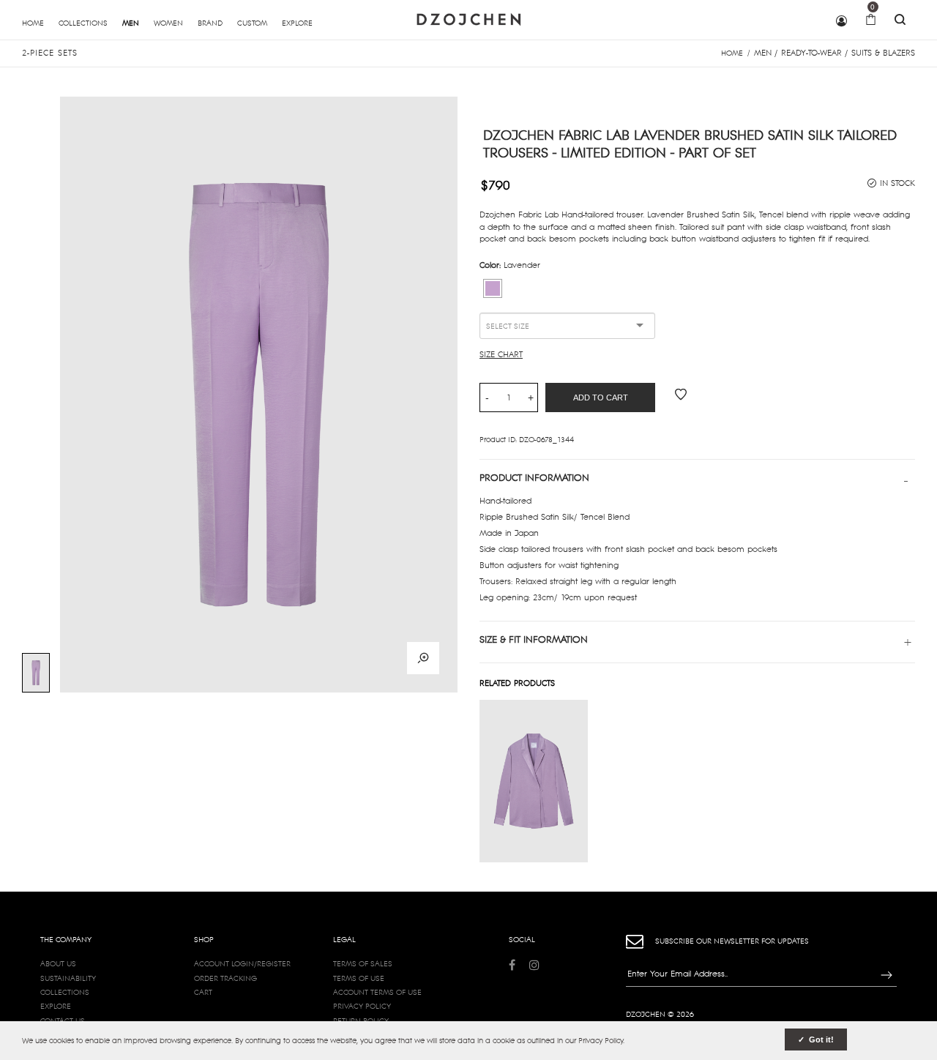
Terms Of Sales (362, 963)
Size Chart (501, 354)
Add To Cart (600, 397)
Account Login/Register (242, 963)
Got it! (820, 1039)
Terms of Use (358, 978)
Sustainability (68, 978)
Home (732, 52)
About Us (58, 963)
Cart (203, 992)
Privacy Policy (362, 1005)
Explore (55, 1005)
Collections (64, 992)
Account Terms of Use (377, 992)
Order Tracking (225, 978)
